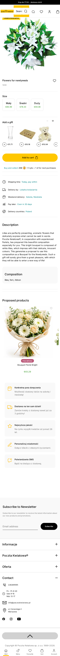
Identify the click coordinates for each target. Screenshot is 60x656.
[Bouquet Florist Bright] (27, 332)
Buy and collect (11, 168)
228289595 (13, 585)
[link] (8, 105)
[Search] (33, 11)
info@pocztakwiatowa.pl (19, 603)
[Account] (49, 11)
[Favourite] (41, 11)
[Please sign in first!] (54, 80)
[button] (25, 11)
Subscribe (49, 526)
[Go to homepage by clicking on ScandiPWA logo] (7, 11)
